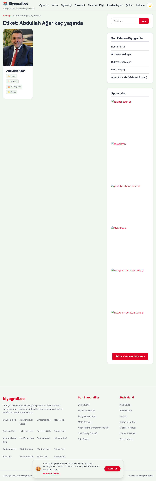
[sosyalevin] (130, 161)
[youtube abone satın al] (130, 203)
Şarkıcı (129, 5)
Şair (7, 456)
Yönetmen (27, 456)
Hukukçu (60, 438)
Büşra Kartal (118, 46)
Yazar (54, 5)
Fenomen (43, 438)
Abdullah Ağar (15, 70)
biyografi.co (14, 398)
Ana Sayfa (125, 404)
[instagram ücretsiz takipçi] (130, 287)
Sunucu (59, 431)
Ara (144, 21)
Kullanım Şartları (128, 422)
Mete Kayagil (118, 69)
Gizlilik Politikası (128, 427)
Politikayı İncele (51, 473)
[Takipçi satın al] (130, 118)
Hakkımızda (126, 410)
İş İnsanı (26, 431)
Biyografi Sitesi (146, 475)
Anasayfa (7, 15)
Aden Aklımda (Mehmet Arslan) (129, 77)
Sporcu (59, 456)
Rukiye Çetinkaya (121, 61)
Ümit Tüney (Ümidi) (87, 433)
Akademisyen (114, 5)
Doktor (59, 449)
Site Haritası (126, 439)
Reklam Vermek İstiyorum (130, 356)
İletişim (140, 5)
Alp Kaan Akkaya (121, 54)
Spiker (42, 456)
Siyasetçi (66, 5)
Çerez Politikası (127, 433)
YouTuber (27, 438)
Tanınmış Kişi (96, 5)
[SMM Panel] (130, 245)
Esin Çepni (83, 439)
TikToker (26, 449)
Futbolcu (9, 449)
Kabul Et (112, 468)
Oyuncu (43, 5)
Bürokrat (43, 449)
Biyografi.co (18, 3)
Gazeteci (80, 5)
